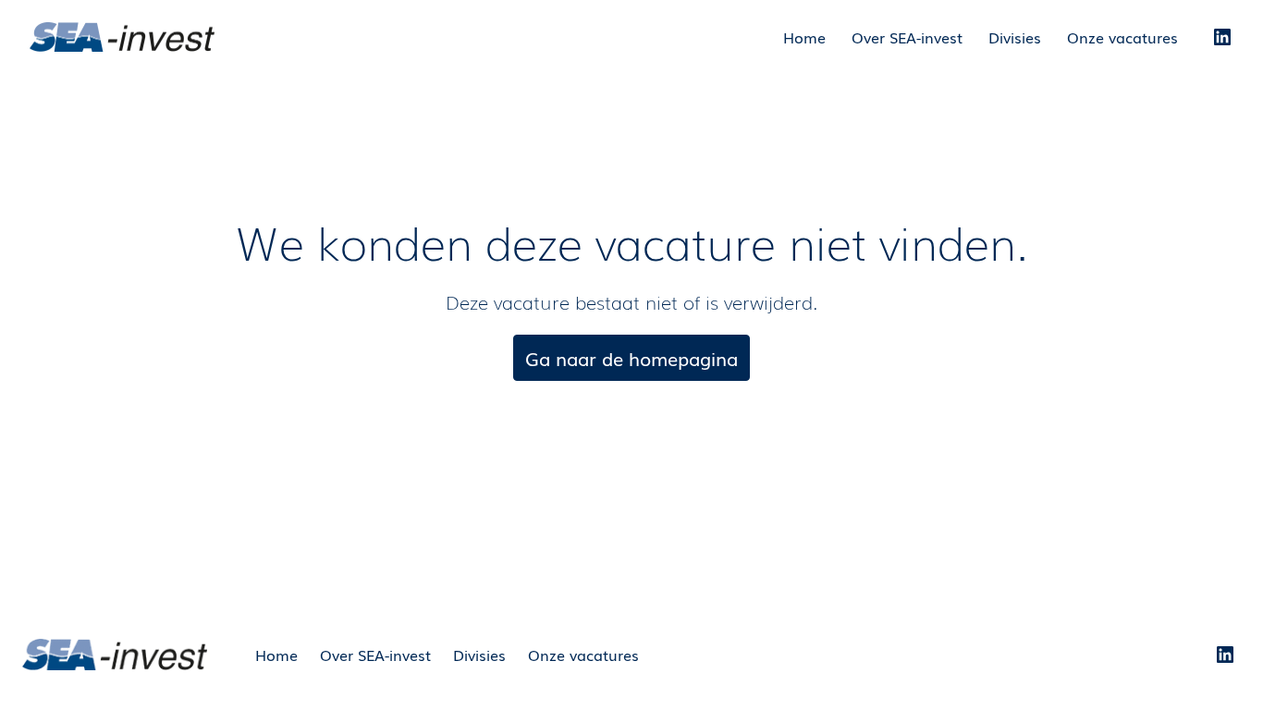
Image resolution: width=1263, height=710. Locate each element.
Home (804, 37)
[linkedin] (1222, 36)
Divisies (1014, 37)
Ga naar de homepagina (631, 358)
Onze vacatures (1122, 37)
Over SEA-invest (907, 37)
